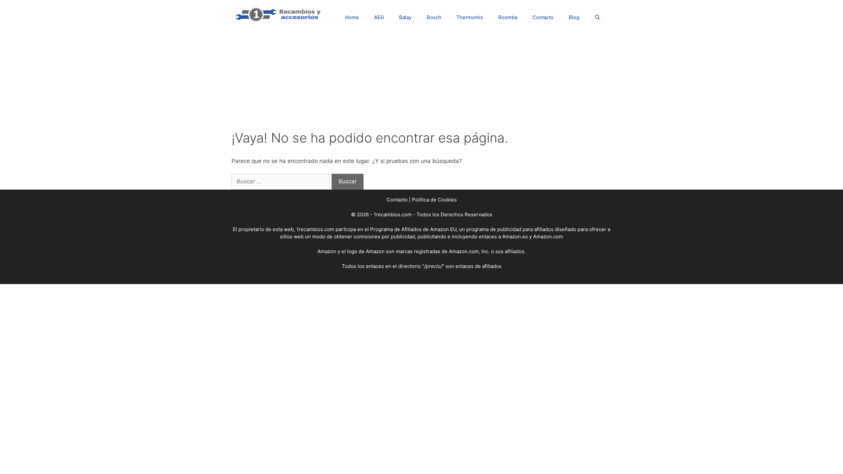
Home (352, 17)
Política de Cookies (434, 200)
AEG (379, 17)
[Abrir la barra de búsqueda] (597, 17)
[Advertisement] (421, 81)
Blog (574, 17)
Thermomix (469, 17)
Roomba (507, 17)
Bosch (434, 17)
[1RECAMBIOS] (279, 13)
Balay (405, 17)
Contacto (543, 17)
